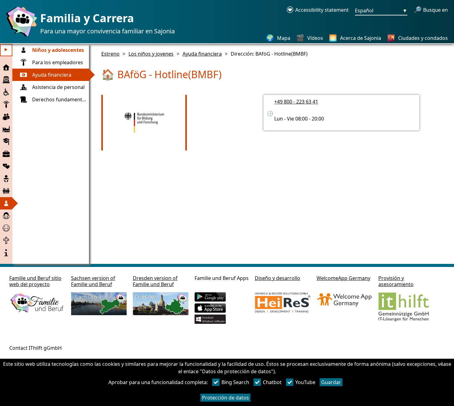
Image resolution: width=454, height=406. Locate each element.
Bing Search (235, 382)
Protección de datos (225, 397)
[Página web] (20, 36)
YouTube (305, 382)
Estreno (110, 53)
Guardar (331, 382)
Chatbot (272, 382)
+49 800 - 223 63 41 (296, 101)
